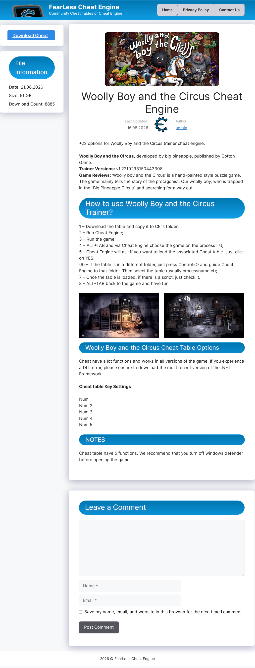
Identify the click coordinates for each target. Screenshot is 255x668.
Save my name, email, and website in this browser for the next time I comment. (163, 611)
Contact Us (229, 9)
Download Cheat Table (30, 36)
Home (167, 9)
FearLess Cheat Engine (84, 7)
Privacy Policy (196, 9)
